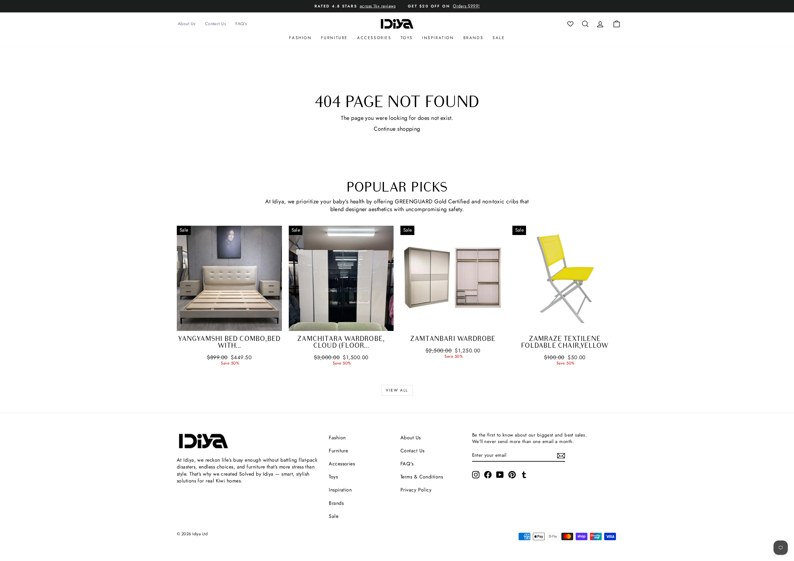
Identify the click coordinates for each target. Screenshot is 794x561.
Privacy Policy (415, 489)
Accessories (374, 38)
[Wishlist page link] (570, 24)
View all (397, 390)
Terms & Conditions (421, 476)
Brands (473, 38)
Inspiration (438, 38)
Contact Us (215, 23)
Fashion (300, 38)
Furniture (334, 38)
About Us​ (410, 437)
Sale (499, 38)
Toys (407, 38)
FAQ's (241, 23)
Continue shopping (397, 129)
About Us (187, 23)
